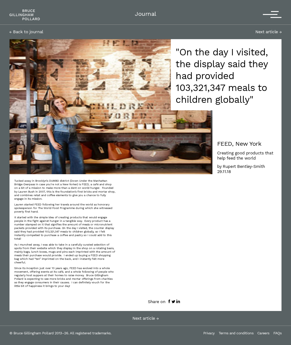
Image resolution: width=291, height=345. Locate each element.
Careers (263, 333)
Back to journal (27, 31)
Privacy (209, 333)
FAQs (277, 333)
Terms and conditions (236, 333)
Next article (267, 31)
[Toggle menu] (272, 15)
